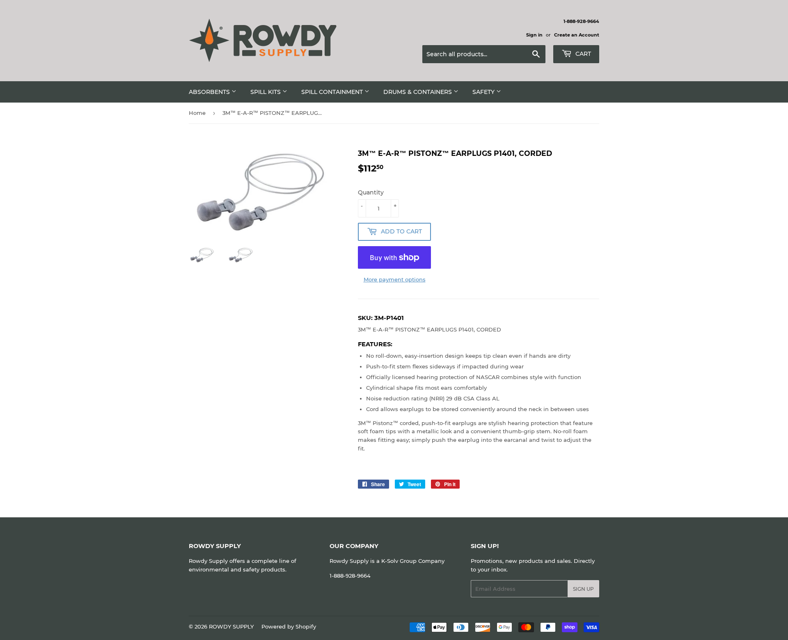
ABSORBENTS (210, 92)
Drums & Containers (418, 92)
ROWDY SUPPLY (231, 626)
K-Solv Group (399, 561)
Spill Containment (332, 92)
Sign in (534, 35)
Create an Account (576, 35)
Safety (484, 92)
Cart (582, 53)
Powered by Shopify (288, 626)
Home (197, 113)
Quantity (371, 192)
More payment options (395, 279)
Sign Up (583, 589)
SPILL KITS (266, 92)
